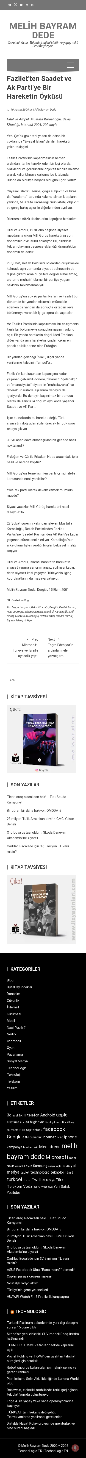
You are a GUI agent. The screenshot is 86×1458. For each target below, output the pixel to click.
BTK (22, 1130)
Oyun (10, 1048)
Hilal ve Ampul (15, 611)
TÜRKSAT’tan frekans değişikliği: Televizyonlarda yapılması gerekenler (34, 1414)
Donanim (13, 994)
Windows (47, 1186)
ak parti (25, 607)
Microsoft (57, 1157)
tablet (24, 1172)
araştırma (13, 1122)
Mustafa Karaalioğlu (27, 616)
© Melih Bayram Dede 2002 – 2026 (43, 1445)
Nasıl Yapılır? (16, 1028)
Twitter (38, 1179)
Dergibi (53, 607)
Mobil (11, 1021)
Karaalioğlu (61, 611)
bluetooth (13, 1130)
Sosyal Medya (17, 1061)
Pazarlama (15, 1054)
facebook (54, 1129)
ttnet (69, 1172)
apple (61, 1115)
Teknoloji (13, 1075)
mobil (73, 1158)
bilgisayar (37, 1122)
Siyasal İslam (14, 620)
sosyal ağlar (55, 1166)
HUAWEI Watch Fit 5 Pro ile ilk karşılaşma (38, 1297)
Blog (26, 600)
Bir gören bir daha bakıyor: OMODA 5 (34, 811)
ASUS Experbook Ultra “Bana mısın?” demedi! (41, 1270)
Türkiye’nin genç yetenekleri (27, 1290)
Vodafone (31, 1186)
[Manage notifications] (75, 1448)
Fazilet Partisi (67, 607)
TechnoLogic (17, 1068)
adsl (15, 1115)
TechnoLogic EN (56, 1451)
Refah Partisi (47, 616)
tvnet (28, 1180)
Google (14, 1137)
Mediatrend (50, 1146)
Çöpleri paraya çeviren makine (29, 1276)
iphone (70, 1137)
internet (49, 1137)
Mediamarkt (30, 1147)
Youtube (13, 1192)
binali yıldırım (53, 1122)
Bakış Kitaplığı (39, 607)
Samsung (40, 1166)
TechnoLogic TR (30, 1451)
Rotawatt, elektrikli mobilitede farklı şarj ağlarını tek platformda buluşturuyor (42, 1392)
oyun (29, 1166)
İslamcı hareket (34, 611)
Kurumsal (14, 1014)
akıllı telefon (29, 1115)
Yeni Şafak (62, 1186)
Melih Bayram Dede (43, 31)
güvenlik (36, 1137)
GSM (25, 1137)
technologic (40, 1172)
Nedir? (12, 1034)
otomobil (20, 1166)
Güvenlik (13, 1001)
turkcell (15, 1179)
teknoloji (57, 1172)
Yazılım (12, 1088)
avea (24, 1121)
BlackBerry (68, 1122)
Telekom (13, 1081)
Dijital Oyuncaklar (19, 987)
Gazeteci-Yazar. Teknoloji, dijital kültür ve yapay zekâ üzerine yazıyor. (43, 44)
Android (47, 1115)
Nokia (10, 1166)
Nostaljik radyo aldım (22, 1283)
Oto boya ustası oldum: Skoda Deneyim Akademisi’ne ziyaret (36, 1249)
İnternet (13, 1007)
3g (9, 1115)
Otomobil (14, 1041)
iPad (60, 1137)
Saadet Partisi (64, 616)
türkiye (28, 620)
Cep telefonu (34, 1130)
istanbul (49, 611)
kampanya (14, 1147)
